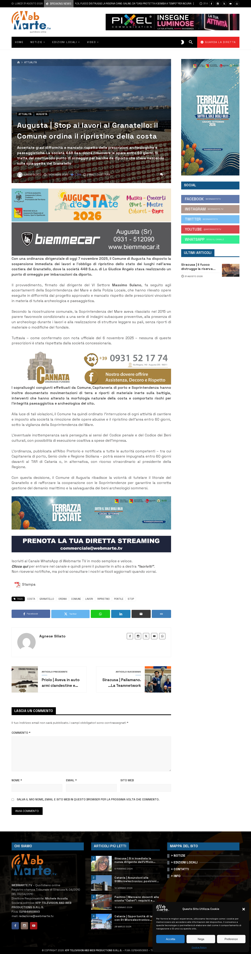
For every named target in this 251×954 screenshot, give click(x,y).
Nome (17, 780)
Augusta (41, 114)
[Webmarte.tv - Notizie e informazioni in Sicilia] (31, 22)
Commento (21, 733)
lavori (89, 598)
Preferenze (231, 939)
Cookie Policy (199, 947)
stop (131, 598)
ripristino (103, 598)
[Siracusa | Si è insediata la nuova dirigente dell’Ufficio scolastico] (101, 863)
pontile (118, 598)
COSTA (31, 598)
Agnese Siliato (52, 636)
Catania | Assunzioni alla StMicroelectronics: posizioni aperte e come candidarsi (135, 879)
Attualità (30, 62)
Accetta (170, 939)
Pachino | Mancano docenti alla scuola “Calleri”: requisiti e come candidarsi (136, 898)
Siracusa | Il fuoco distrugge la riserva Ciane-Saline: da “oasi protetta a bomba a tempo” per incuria (108, 3)
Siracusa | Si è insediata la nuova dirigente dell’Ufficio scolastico (133, 860)
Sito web (127, 780)
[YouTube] (230, 3)
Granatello (47, 598)
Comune (76, 598)
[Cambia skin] (182, 42)
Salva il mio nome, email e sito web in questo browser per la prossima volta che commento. (88, 799)
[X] (224, 3)
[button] (243, 909)
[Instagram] (217, 3)
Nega (201, 939)
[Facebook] (211, 3)
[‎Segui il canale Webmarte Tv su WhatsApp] (236, 3)
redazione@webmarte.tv (36, 916)
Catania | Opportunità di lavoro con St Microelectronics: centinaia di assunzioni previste (136, 918)
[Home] (18, 62)
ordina (62, 598)
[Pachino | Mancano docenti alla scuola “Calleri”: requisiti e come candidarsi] (101, 902)
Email (71, 780)
